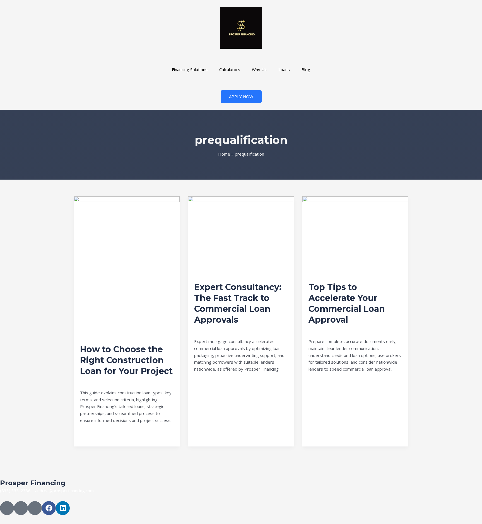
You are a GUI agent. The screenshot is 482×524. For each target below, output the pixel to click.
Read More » (92, 433)
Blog (306, 69)
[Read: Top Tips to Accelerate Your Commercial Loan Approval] (355, 235)
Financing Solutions (190, 69)
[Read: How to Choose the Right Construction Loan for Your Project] (127, 266)
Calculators (229, 69)
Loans (284, 69)
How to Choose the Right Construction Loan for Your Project (126, 360)
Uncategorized (94, 381)
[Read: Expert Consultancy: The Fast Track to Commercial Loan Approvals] (241, 235)
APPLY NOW (241, 96)
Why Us (259, 69)
